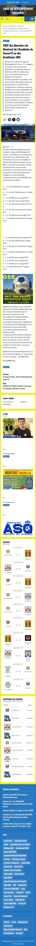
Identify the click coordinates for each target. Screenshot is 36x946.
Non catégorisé (9, 933)
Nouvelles (19, 933)
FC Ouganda (8, 689)
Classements (8, 926)
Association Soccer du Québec (20, 844)
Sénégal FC (28, 559)
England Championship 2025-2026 (15, 855)
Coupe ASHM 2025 (10, 852)
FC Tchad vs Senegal (18, 859)
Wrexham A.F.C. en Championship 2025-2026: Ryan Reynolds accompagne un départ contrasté (17, 817)
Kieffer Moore (19, 874)
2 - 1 (18, 555)
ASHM (6, 844)
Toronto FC (22, 903)
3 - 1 (18, 597)
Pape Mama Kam (17, 774)
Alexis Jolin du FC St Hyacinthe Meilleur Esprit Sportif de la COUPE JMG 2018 (17, 443)
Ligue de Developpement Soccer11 (18, 11)
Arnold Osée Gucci (20, 841)
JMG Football (8, 874)
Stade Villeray (20, 900)
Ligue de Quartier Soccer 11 (13, 929)
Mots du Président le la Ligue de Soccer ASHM (18, 810)
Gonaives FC (18, 866)
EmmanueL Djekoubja (18, 766)
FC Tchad (28, 571)
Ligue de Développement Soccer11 (15, 881)
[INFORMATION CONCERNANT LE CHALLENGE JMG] (18, 479)
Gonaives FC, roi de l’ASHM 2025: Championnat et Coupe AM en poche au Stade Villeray (17, 804)
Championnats (22, 922)
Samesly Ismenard (17, 750)
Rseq (23, 888)
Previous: (17, 377)
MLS (14, 885)
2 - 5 (18, 569)
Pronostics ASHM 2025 (11, 888)
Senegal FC (19, 892)
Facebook (25, 2)
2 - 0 (18, 611)
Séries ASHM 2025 (10, 903)
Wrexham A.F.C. (9, 907)
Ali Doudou (15, 758)
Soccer (28, 892)
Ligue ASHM (8, 877)
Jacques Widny (16, 727)
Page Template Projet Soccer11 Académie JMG (15, 511)
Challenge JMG (8, 848)
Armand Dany (16, 710)
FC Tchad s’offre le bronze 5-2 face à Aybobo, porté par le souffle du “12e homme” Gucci (17, 824)
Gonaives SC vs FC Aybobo (12, 870)
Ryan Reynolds (9, 892)
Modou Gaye (15, 735)
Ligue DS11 (7, 885)
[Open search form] (22, 19)
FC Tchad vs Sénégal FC (11, 863)
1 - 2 (18, 672)
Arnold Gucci (8, 841)
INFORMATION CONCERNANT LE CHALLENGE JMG (15, 494)
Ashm (14, 922)
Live (32, 19)
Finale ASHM (25, 863)
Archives (6, 41)
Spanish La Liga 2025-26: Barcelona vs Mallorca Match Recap (15, 795)
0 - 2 (18, 583)
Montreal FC (22, 885)
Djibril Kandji (15, 718)
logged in (16, 402)
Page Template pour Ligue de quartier (14, 462)
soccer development (20, 896)
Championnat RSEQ (22, 848)
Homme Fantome (17, 743)
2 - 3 (18, 625)
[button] (2, 19)
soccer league (8, 900)
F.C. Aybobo (8, 572)
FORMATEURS (22, 347)
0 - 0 (18, 640)
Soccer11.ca (7, 896)
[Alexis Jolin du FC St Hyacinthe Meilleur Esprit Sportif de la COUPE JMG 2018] (18, 428)
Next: (17, 386)
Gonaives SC (8, 555)
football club (8, 866)
